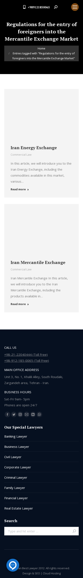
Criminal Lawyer (15, 477)
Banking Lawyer (15, 436)
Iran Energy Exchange (34, 147)
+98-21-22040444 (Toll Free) (26, 354)
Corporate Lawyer (17, 467)
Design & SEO (31, 573)
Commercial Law (21, 154)
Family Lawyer (14, 488)
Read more (18, 189)
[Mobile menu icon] (75, 7)
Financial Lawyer (16, 498)
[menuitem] (64, 7)
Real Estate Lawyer (18, 508)
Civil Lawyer (12, 457)
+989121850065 (39, 7)
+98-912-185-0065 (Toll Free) (26, 360)
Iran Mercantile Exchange (38, 262)
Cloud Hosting (52, 573)
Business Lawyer (16, 446)
